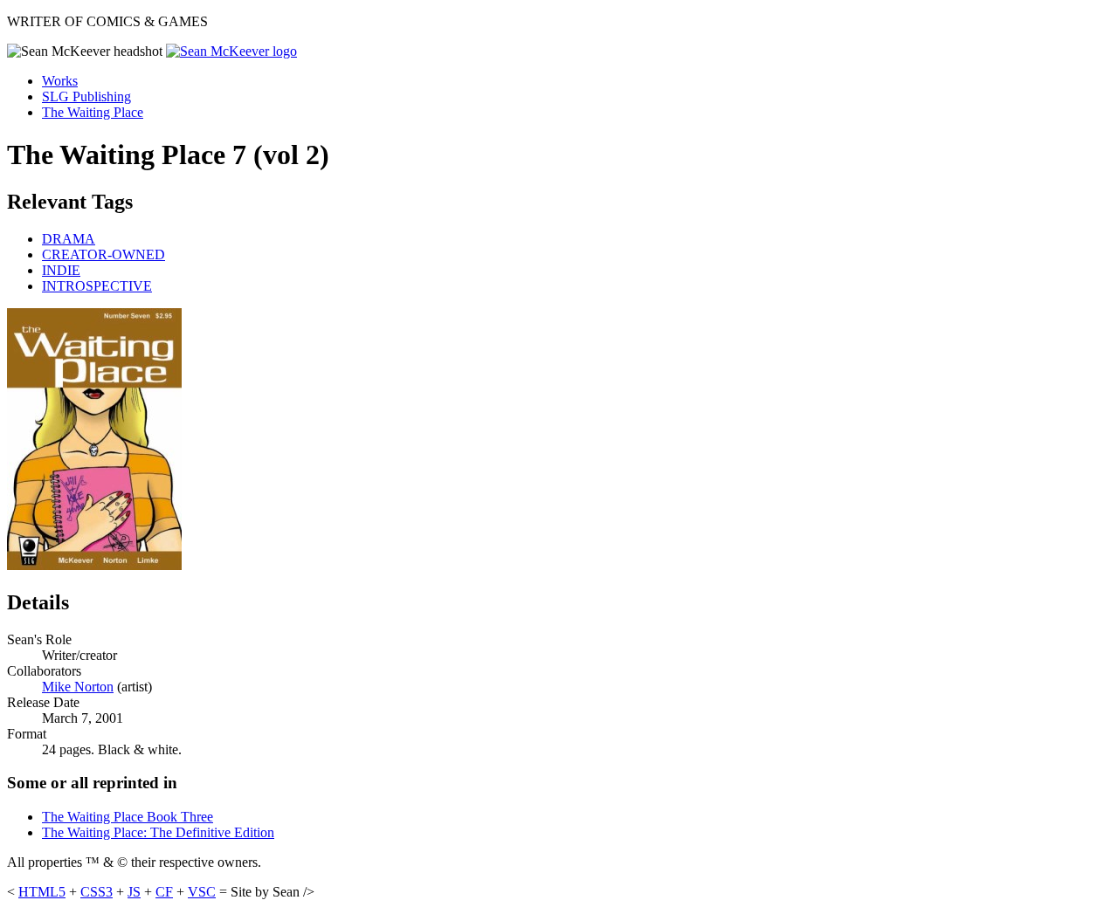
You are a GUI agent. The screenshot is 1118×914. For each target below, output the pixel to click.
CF (164, 891)
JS (134, 891)
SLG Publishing (86, 96)
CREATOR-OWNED (103, 254)
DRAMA (68, 238)
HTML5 (42, 891)
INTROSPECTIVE (97, 285)
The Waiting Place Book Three (127, 816)
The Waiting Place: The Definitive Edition (158, 832)
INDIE (61, 270)
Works (60, 80)
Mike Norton (78, 686)
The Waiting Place (92, 112)
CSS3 (96, 891)
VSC (202, 891)
